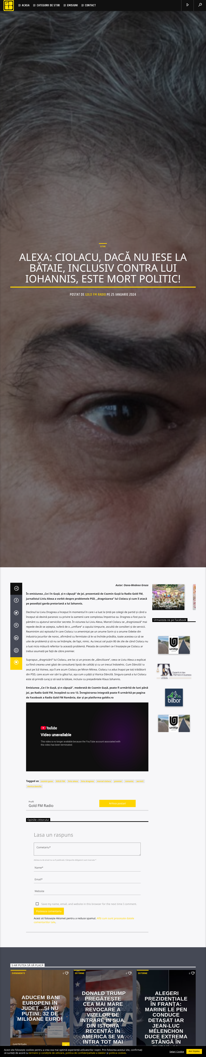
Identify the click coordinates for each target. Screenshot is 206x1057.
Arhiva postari (117, 850)
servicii (139, 827)
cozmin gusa (47, 827)
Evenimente (18, 1019)
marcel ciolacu (104, 827)
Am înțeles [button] (194, 1051)
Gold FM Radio (95, 316)
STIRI (103, 267)
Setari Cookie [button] (176, 1051)
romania (129, 827)
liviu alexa (73, 827)
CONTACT (90, 5)
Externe (79, 1019)
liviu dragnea (87, 827)
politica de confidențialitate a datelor (86, 1052)
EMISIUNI (72, 5)
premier (118, 827)
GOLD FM (60, 827)
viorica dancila (34, 833)
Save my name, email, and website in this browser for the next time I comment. (89, 950)
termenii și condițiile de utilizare (46, 1052)
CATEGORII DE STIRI (48, 5)
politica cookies (117, 1052)
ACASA (26, 5)
